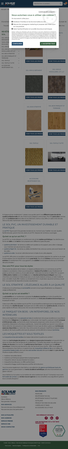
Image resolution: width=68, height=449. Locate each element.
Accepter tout (49, 43)
